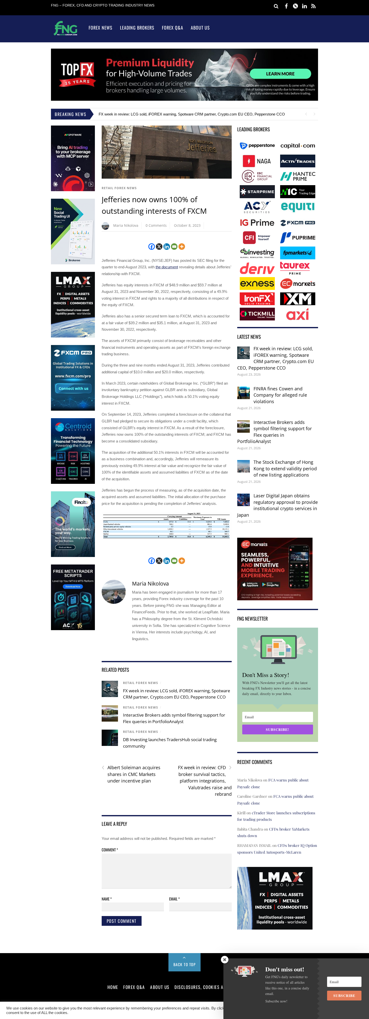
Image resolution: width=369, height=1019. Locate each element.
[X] (159, 246)
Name (107, 898)
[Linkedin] (166, 246)
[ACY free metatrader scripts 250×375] (73, 629)
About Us (200, 27)
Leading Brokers (137, 27)
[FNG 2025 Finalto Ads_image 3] (73, 556)
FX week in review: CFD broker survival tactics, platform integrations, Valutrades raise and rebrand (205, 780)
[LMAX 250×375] (73, 336)
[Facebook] (151, 246)
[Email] (174, 246)
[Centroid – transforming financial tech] (73, 483)
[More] (181, 246)
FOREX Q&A (134, 987)
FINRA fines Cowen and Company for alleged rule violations (280, 395)
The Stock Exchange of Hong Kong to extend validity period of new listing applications (285, 468)
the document (167, 267)
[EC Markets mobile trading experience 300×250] (275, 597)
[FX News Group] (65, 35)
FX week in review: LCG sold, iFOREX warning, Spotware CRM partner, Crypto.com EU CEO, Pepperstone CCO (192, 114)
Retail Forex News (119, 188)
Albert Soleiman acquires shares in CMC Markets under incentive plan (131, 774)
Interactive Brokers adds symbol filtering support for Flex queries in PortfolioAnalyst (274, 431)
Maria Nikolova (125, 225)
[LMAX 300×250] (275, 926)
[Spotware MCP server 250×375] (73, 190)
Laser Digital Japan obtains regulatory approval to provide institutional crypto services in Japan (277, 505)
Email (174, 898)
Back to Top (184, 964)
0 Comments (156, 225)
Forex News (100, 27)
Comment (110, 849)
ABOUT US (159, 987)
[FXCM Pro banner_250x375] (73, 409)
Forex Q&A (172, 27)
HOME (112, 987)
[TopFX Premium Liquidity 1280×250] (184, 99)
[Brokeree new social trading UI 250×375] (73, 263)
